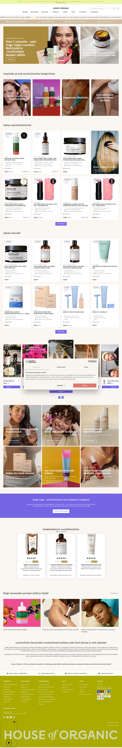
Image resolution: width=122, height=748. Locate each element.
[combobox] (98, 8)
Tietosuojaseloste (8, 694)
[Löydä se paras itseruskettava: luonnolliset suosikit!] (61, 613)
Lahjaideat (82, 691)
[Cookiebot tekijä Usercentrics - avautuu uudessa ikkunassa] (89, 361)
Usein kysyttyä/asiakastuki (10, 684)
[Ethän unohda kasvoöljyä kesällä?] (22, 613)
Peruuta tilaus (7, 701)
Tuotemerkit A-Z (84, 684)
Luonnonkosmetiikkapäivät (45, 701)
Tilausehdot (6, 689)
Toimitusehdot (7, 687)
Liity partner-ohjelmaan (27, 694)
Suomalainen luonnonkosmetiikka (47, 699)
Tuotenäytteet (83, 687)
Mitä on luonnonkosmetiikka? (46, 687)
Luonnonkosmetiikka (44, 684)
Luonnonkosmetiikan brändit (46, 696)
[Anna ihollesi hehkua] (61, 467)
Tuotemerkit (94, 12)
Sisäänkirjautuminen (67, 684)
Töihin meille (24, 701)
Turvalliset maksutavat (9, 691)
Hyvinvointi (83, 12)
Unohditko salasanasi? (67, 689)
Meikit (73, 12)
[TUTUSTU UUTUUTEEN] (22, 467)
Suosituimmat (34, 12)
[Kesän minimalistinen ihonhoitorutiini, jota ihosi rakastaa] (100, 613)
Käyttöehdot (6, 696)
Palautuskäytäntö (7, 699)
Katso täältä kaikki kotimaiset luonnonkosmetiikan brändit (83, 651)
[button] (15, 554)
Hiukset (65, 12)
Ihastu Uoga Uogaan (61, 511)
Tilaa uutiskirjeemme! (26, 699)
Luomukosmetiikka (43, 689)
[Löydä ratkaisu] (100, 425)
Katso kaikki (61, 223)
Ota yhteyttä (65, 691)
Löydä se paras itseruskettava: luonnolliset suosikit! (60, 629)
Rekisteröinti (65, 687)
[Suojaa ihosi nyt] (100, 467)
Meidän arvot (24, 687)
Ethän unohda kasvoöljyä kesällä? (15, 629)
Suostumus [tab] (36, 367)
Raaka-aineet (42, 704)
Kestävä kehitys (25, 691)
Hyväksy (84, 385)
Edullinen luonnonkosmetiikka (46, 691)
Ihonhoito (55, 12)
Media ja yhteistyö (25, 696)
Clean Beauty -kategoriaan (53, 654)
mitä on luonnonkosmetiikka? (83, 649)
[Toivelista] (109, 8)
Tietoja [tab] (86, 367)
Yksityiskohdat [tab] (61, 367)
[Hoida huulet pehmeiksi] (61, 425)
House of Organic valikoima (28, 689)
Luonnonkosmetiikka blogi (45, 694)
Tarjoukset (45, 12)
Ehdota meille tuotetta (85, 694)
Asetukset (60, 385)
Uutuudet (25, 12)
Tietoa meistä (24, 684)
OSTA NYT (10, 59)
